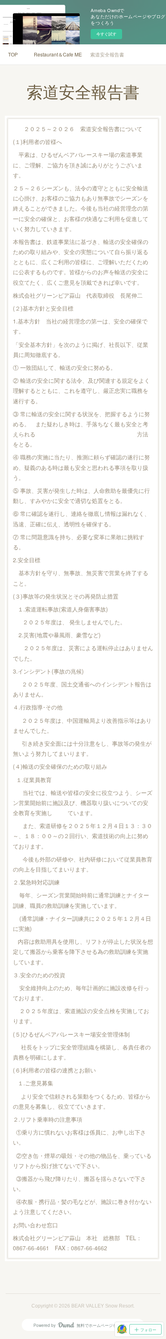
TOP (13, 54)
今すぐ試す (106, 34)
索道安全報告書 (107, 54)
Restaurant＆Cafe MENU (58, 54)
